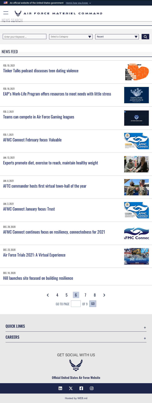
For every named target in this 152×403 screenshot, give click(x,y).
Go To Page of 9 (72, 303)
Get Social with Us (76, 355)
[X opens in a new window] (71, 388)
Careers (12, 337)
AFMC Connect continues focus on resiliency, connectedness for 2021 (54, 232)
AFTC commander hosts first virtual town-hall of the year (44, 186)
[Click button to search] (145, 36)
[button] (79, 3)
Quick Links (15, 326)
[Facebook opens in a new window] (81, 388)
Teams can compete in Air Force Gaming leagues (38, 117)
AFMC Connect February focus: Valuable (32, 140)
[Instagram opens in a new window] (91, 388)
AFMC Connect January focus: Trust (29, 209)
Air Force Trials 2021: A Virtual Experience (34, 255)
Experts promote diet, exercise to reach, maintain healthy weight (50, 163)
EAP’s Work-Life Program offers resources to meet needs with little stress (57, 94)
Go (93, 303)
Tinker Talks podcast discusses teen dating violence (40, 70)
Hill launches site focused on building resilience (38, 278)
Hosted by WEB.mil (76, 398)
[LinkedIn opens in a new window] (60, 388)
